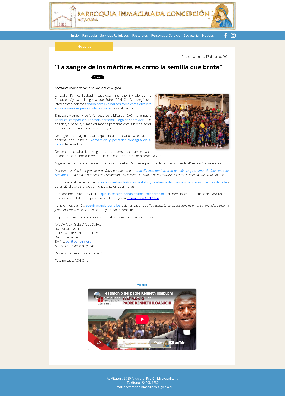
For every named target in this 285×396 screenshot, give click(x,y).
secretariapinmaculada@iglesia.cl (148, 387)
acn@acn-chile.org (78, 241)
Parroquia (89, 35)
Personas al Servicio (165, 35)
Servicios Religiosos (114, 35)
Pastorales (140, 35)
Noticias (208, 35)
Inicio (75, 35)
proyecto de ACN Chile (143, 198)
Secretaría (191, 35)
